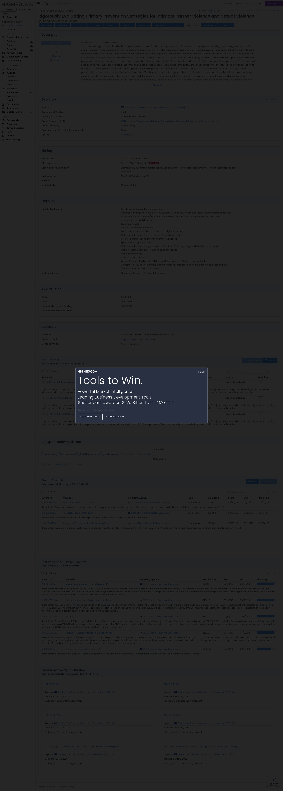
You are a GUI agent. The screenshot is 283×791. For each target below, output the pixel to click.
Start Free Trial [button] (89, 416)
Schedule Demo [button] (115, 416)
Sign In (201, 372)
